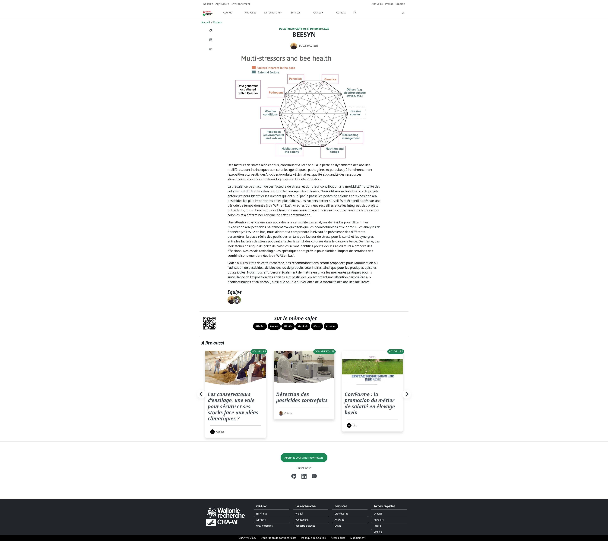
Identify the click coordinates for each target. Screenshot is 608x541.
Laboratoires (341, 513)
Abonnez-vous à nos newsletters (304, 457)
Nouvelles (250, 12)
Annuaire (377, 4)
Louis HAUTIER (308, 45)
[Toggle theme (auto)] (403, 12)
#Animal (274, 326)
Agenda (227, 12)
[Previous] (201, 394)
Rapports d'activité (305, 525)
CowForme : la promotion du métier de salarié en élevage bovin (370, 403)
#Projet (317, 326)
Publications (301, 519)
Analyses (339, 519)
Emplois (400, 4)
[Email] (210, 49)
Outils (338, 525)
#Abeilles (260, 326)
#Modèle (288, 326)
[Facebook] (210, 30)
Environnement (240, 4)
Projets (217, 22)
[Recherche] (363, 12)
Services (296, 12)
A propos (261, 519)
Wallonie (208, 4)
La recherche (272, 12)
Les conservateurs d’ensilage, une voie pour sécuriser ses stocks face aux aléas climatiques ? (233, 406)
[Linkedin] (210, 39)
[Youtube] (314, 476)
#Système (331, 326)
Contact (341, 12)
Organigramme (264, 525)
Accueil (205, 22)
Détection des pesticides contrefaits (302, 397)
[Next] (406, 394)
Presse (389, 4)
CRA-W (317, 12)
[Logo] (225, 516)
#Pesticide (303, 326)
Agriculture (222, 4)
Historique (261, 513)
